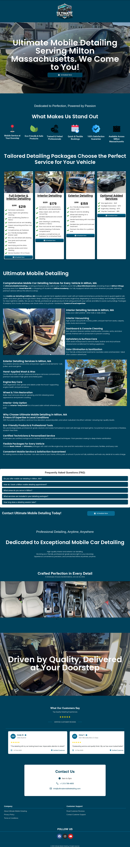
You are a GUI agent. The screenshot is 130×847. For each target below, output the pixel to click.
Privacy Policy (9, 814)
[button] (2, 599)
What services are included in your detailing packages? (26, 496)
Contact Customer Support (76, 814)
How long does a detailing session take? (20, 502)
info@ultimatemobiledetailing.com (67, 788)
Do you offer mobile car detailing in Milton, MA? (23, 478)
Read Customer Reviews (76, 811)
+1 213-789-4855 (67, 783)
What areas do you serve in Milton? (18, 490)
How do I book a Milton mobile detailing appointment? (25, 484)
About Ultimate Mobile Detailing (15, 811)
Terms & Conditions (11, 818)
